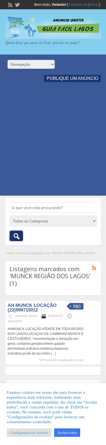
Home (11, 253)
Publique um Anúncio (72, 78)
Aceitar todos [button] (67, 433)
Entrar (93, 5)
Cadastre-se (78, 5)
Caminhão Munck (26, 315)
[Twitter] (17, 4)
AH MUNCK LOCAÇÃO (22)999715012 (32, 308)
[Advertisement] (53, 142)
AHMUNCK (55, 315)
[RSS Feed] (10, 4)
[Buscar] (16, 236)
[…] (53, 353)
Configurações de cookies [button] (29, 433)
